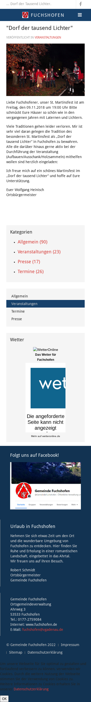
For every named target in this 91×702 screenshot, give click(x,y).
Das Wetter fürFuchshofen (45, 357)
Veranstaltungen (48, 37)
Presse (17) (29, 261)
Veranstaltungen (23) (39, 251)
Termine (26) (30, 271)
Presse (16, 319)
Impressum (70, 645)
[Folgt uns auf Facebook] (45, 485)
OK (4, 699)
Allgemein (19, 296)
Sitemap (15, 652)
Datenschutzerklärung (45, 652)
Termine (18, 311)
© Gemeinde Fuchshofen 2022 (31, 645)
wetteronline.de (51, 436)
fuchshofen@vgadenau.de (42, 630)
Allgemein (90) (32, 241)
